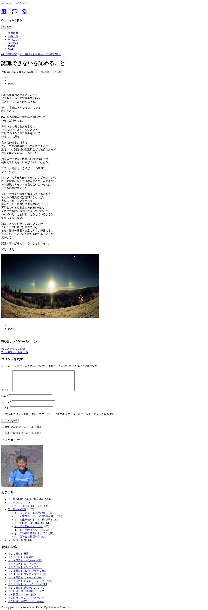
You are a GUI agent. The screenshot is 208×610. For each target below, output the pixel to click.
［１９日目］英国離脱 (21, 557)
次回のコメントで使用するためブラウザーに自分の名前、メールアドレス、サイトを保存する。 (61, 414)
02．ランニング (17, 502)
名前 (4, 396)
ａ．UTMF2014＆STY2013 (29, 506)
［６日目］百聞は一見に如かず (26, 601)
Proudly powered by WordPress (17, 607)
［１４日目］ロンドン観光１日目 (27, 574)
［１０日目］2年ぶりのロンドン (27, 587)
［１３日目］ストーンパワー (25, 577)
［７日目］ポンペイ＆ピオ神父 (26, 598)
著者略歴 (13, 32)
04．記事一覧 (9, 54)
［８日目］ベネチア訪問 (22, 594)
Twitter (11, 45)
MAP (10, 48)
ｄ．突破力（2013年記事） (30, 523)
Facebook (13, 43)
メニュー (7, 26)
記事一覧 (13, 36)
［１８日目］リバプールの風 (25, 560)
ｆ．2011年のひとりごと (28, 529)
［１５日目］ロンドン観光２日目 (27, 570)
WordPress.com (62, 607)
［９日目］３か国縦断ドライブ (26, 591)
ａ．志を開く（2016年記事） (31, 512)
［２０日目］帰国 (18, 553)
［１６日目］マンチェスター (25, 567)
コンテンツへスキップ (14, 2)
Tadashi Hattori (18, 72)
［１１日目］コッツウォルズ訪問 (27, 584)
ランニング (14, 39)
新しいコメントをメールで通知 (23, 426)
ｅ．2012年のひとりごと (28, 526)
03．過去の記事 (17, 509)
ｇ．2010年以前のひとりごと (31, 533)
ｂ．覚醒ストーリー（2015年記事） (40, 54)
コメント (6, 390)
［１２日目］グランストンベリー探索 (30, 581)
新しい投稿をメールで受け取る (23, 433)
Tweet (11, 83)
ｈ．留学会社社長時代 (27, 536)
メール (6, 402)
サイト (5, 408)
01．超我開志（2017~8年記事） (26, 499)
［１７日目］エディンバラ (23, 563)
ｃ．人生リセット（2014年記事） (33, 519)
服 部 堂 (14, 11)
